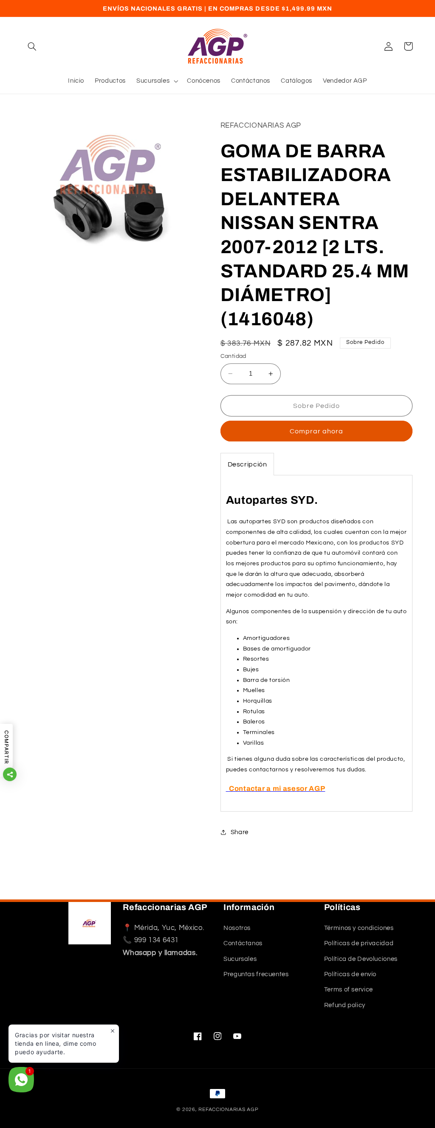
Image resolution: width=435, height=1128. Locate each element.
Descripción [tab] (247, 464)
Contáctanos (243, 943)
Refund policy (344, 1005)
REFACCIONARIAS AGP (228, 1109)
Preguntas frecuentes (256, 974)
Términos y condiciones (359, 928)
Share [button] (240, 832)
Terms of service (348, 989)
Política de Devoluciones (361, 959)
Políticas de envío (350, 974)
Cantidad (233, 356)
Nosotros (237, 928)
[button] (32, 46)
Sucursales (240, 959)
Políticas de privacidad (359, 943)
